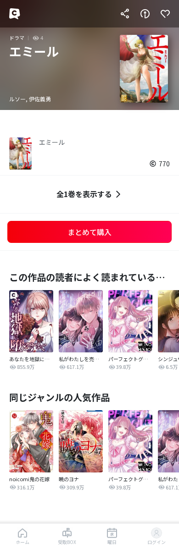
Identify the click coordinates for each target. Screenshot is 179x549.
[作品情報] (145, 13)
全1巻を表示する (84, 193)
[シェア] (124, 13)
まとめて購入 (89, 231)
